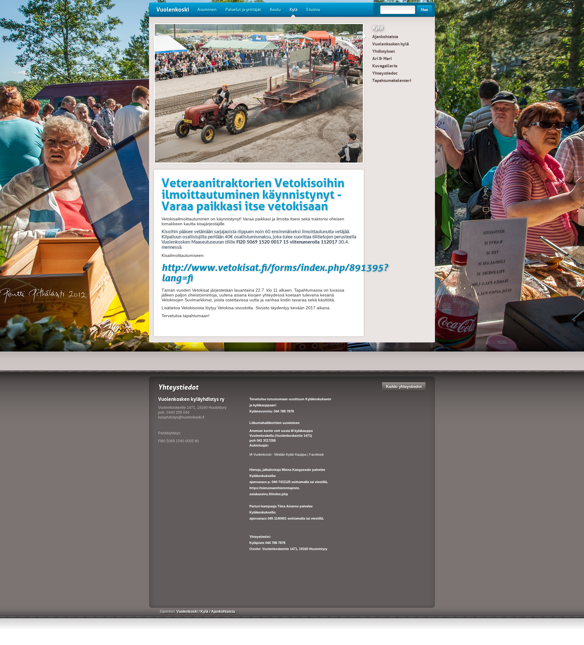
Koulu (275, 9)
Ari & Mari (382, 58)
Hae (424, 9)
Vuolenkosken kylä (390, 44)
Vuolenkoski (172, 9)
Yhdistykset (383, 51)
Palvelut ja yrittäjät (243, 9)
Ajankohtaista (385, 36)
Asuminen (207, 9)
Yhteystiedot (384, 73)
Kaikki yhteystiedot (404, 386)
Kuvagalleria (384, 65)
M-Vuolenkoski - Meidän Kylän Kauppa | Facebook (286, 454)
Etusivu (313, 9)
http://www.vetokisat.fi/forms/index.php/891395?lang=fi (275, 272)
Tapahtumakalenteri (391, 80)
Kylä (293, 9)
